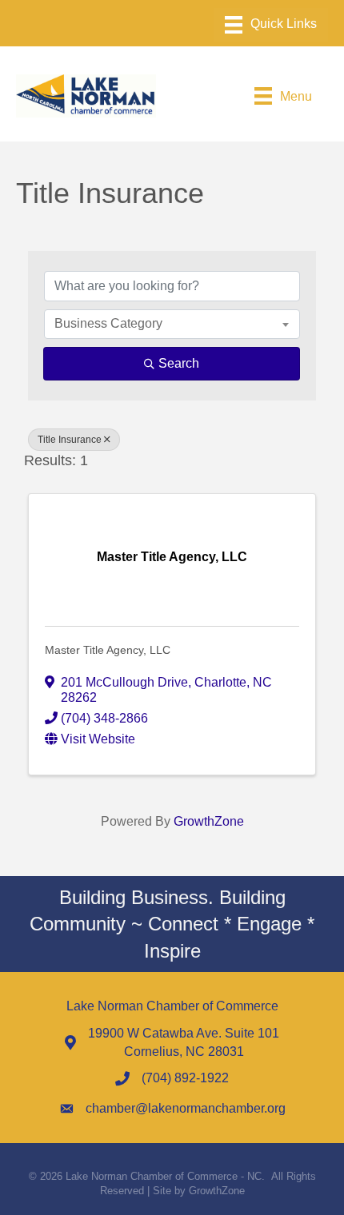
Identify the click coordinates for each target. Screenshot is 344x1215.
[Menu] (271, 25)
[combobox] (172, 323)
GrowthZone (209, 821)
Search (178, 363)
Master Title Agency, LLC (107, 649)
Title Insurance (70, 439)
